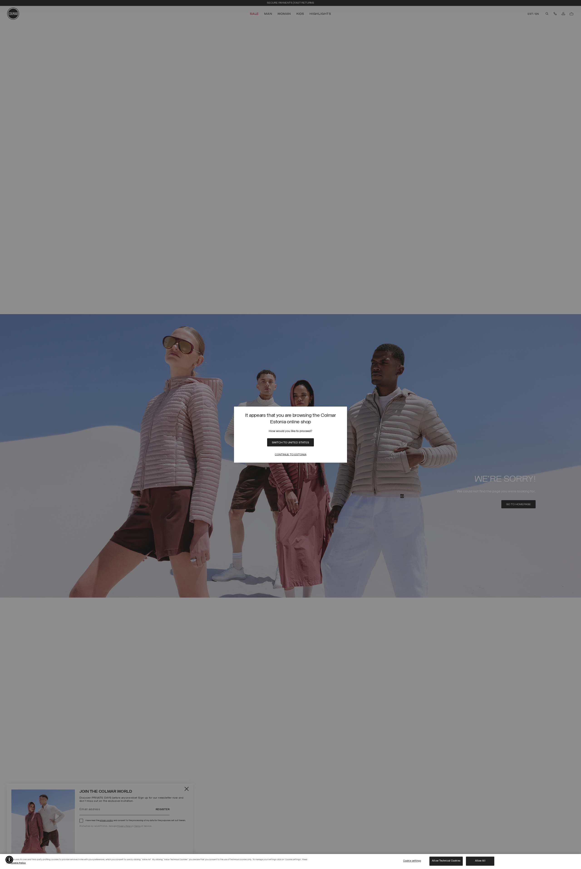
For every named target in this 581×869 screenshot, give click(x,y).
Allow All (480, 861)
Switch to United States (290, 442)
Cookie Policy (18, 863)
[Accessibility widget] (9, 860)
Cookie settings (412, 861)
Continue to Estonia (290, 454)
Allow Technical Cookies (446, 861)
